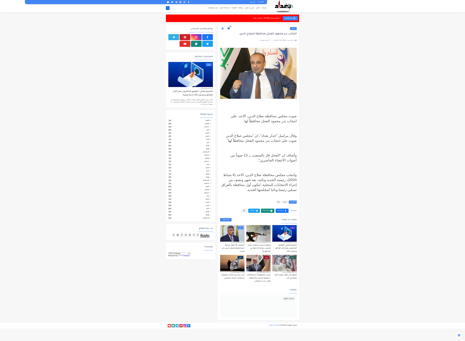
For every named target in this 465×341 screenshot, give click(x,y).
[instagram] (184, 2)
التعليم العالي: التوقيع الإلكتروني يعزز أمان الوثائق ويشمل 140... (286, 248)
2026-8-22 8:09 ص (236, 272)
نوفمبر (207, 124)
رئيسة (264, 8)
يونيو (207, 146)
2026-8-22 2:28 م (289, 242)
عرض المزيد (226, 219)
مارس (207, 136)
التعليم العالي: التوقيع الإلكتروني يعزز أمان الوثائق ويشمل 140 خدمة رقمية (193, 93)
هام (278, 202)
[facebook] (188, 2)
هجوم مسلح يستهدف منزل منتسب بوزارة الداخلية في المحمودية (259, 248)
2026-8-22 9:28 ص (262, 272)
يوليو (207, 149)
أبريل (207, 139)
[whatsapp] (168, 2)
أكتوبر (207, 120)
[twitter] (172, 2)
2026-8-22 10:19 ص (262, 242)
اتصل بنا (261, 2)
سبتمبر (206, 155)
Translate (186, 256)
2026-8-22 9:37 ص (236, 242)
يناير (208, 130)
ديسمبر (206, 127)
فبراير (207, 133)
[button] (282, 211)
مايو (208, 142)
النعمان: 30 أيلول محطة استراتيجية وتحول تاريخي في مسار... (233, 248)
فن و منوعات (213, 8)
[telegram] (176, 2)
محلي (258, 8)
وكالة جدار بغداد (274, 325)
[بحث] (168, 8)
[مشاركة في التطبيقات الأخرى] (244, 211)
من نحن (252, 2)
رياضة (240, 8)
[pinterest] (180, 2)
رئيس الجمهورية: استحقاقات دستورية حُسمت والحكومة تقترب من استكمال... (259, 278)
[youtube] (185, 44)
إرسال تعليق (289, 298)
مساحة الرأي (224, 8)
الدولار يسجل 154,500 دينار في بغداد (266, 18)
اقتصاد (234, 8)
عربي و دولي (249, 8)
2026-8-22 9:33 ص (289, 272)
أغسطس (206, 152)
